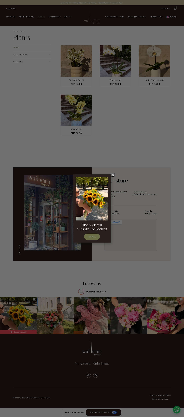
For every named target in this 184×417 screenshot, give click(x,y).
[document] (92, 208)
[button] (113, 174)
